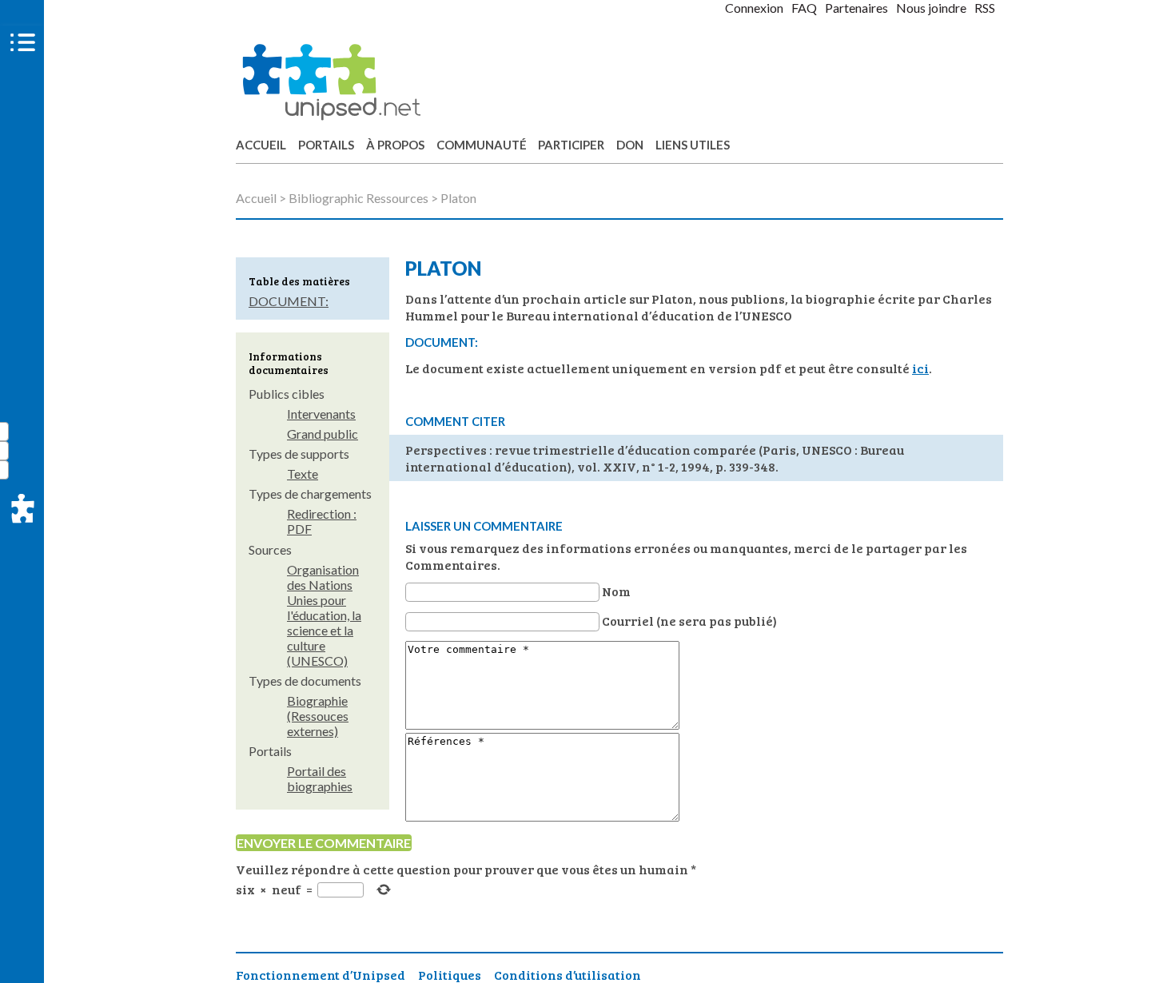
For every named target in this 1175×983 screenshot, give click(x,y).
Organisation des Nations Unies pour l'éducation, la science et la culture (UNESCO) (324, 615)
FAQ (804, 7)
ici (920, 368)
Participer (571, 144)
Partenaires (856, 7)
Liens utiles (692, 144)
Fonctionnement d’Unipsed (320, 974)
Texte (302, 473)
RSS (984, 7)
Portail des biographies (319, 778)
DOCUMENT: (289, 300)
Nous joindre (931, 7)
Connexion (754, 7)
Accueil (261, 144)
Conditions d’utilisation (567, 974)
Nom (616, 591)
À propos (395, 144)
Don (629, 144)
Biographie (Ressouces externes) (318, 715)
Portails (326, 144)
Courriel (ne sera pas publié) (689, 620)
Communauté (481, 144)
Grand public (322, 433)
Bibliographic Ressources (358, 197)
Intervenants (321, 413)
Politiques (449, 974)
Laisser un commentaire (484, 526)
